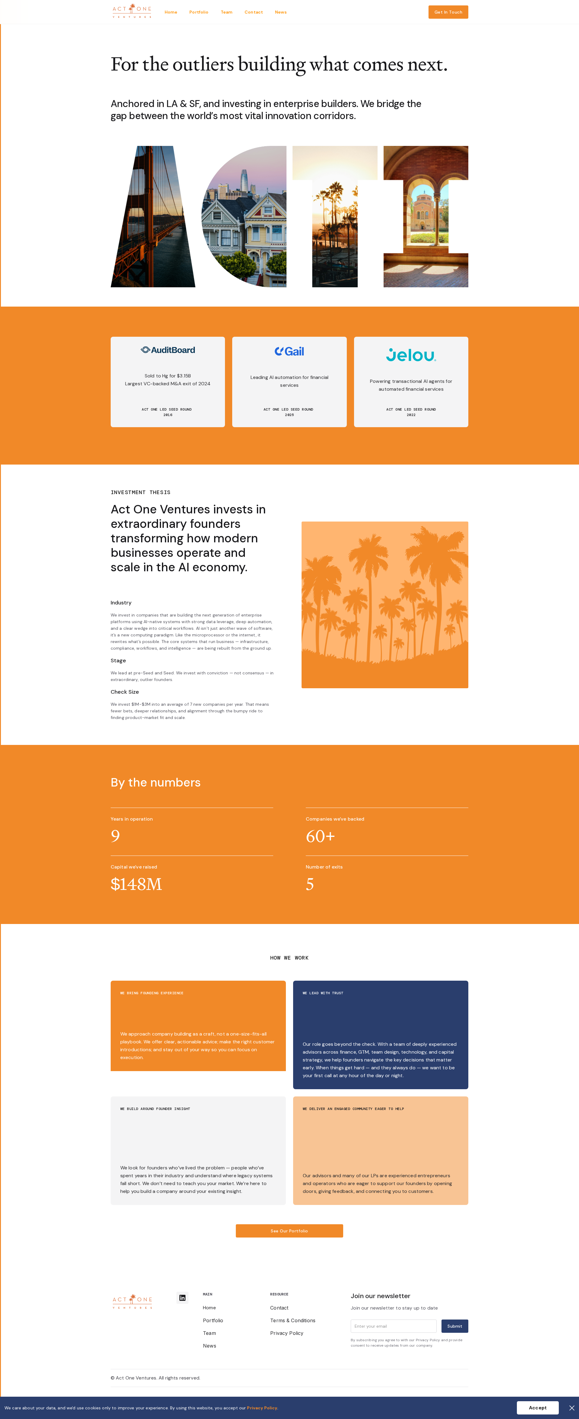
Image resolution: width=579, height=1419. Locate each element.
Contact (279, 1308)
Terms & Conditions (292, 1320)
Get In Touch (449, 12)
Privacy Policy (286, 1333)
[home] (132, 12)
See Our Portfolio (289, 1231)
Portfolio (213, 1320)
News (209, 1346)
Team (209, 1333)
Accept (538, 1408)
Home (209, 1307)
